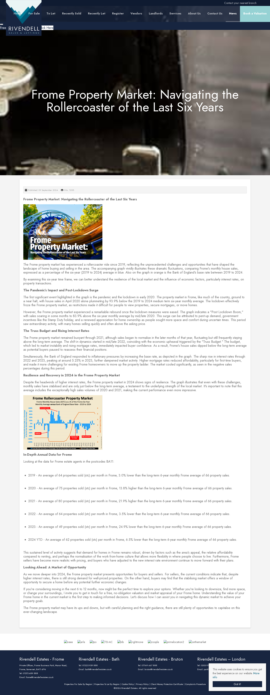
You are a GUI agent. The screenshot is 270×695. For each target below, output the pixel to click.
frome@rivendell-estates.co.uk (39, 677)
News (233, 13)
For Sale (34, 13)
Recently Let (96, 13)
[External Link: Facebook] (257, 3)
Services (175, 13)
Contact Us (214, 13)
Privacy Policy (142, 684)
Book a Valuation (255, 13)
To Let (50, 13)
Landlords (156, 13)
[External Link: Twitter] (259, 3)
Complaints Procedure (195, 684)
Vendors (136, 13)
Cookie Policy (128, 684)
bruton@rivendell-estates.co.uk (158, 669)
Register (118, 13)
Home (18, 13)
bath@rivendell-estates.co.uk (98, 669)
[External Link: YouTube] (263, 3)
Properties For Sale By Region (78, 684)
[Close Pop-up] (1, 24)
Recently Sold (71, 13)
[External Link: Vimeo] (265, 3)
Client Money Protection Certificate (167, 684)
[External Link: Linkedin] (262, 3)
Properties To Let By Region (107, 684)
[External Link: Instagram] (260, 3)
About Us (194, 13)
